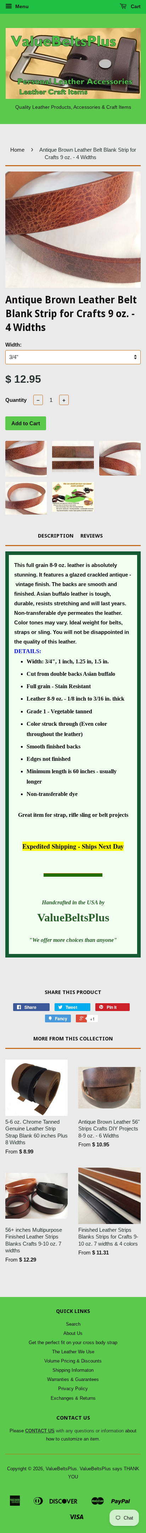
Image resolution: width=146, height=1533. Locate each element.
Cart (135, 6)
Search (73, 1324)
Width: (13, 345)
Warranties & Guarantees (73, 1379)
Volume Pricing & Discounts (73, 1361)
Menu (21, 6)
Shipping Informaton (73, 1370)
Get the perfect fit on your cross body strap (73, 1342)
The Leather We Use (73, 1351)
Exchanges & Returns (73, 1398)
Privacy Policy (73, 1388)
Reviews (91, 536)
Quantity (16, 400)
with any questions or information (74, 1430)
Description (56, 536)
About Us (73, 1333)
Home (17, 150)
